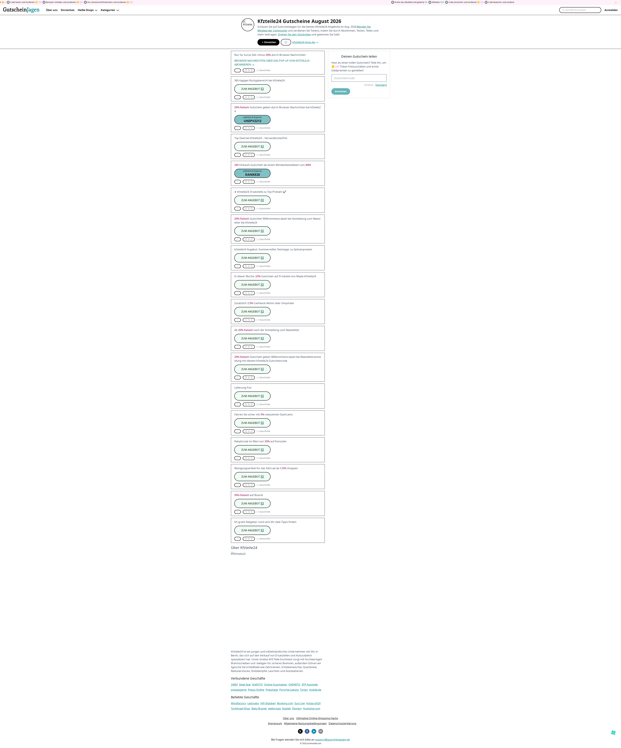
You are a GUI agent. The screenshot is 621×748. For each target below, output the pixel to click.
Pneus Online (256, 690)
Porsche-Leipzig (289, 690)
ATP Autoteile (310, 684)
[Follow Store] (286, 42)
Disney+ (297, 708)
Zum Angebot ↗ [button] (252, 89)
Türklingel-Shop (240, 708)
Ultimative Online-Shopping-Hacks (317, 718)
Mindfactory (238, 703)
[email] (320, 731)
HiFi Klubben (268, 703)
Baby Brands (259, 708)
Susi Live (299, 703)
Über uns (288, 718)
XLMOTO (257, 684)
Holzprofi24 (313, 703)
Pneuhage (272, 690)
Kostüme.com (311, 708)
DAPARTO (294, 684)
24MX (234, 684)
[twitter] (300, 731)
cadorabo (253, 703)
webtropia (274, 708)
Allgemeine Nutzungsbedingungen (305, 723)
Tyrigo (304, 690)
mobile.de (315, 690)
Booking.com (285, 703)
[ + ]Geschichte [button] (263, 70)
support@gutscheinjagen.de (332, 739)
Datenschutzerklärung (342, 723)
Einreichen (270, 42)
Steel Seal (245, 684)
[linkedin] (313, 731)
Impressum (275, 723)
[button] (237, 70)
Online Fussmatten (275, 684)
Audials (286, 708)
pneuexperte (239, 690)
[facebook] (307, 731)
